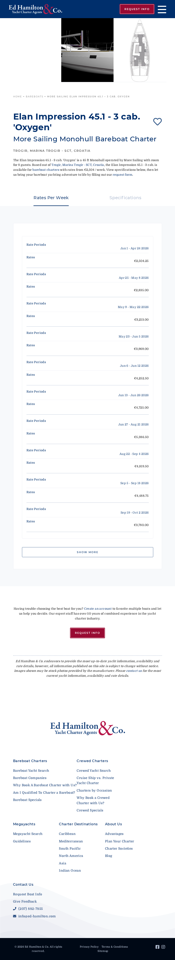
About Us (113, 824)
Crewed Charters (92, 761)
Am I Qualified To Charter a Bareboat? (44, 793)
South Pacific (70, 848)
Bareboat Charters (30, 761)
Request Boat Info (27, 894)
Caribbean (67, 834)
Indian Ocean (70, 870)
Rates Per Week (51, 197)
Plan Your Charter (119, 841)
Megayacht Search (27, 834)
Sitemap (103, 951)
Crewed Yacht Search (94, 771)
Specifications (125, 197)
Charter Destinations (78, 824)
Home (17, 96)
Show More (87, 552)
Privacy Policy (89, 946)
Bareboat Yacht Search (31, 771)
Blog (108, 856)
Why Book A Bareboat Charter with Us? (45, 785)
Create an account (98, 608)
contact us (134, 670)
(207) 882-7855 (30, 909)
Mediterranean (71, 841)
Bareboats (34, 96)
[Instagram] (163, 947)
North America (71, 856)
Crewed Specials (90, 810)
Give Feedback (25, 901)
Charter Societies (119, 848)
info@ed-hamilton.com (36, 916)
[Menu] (160, 9)
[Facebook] (158, 947)
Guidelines (22, 841)
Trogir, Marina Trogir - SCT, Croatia (77, 165)
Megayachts (24, 824)
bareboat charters (45, 169)
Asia (62, 863)
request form (122, 174)
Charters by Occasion (94, 790)
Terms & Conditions (115, 946)
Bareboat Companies (30, 778)
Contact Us (23, 885)
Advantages (114, 834)
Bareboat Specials (27, 800)
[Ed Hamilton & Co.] (37, 9)
